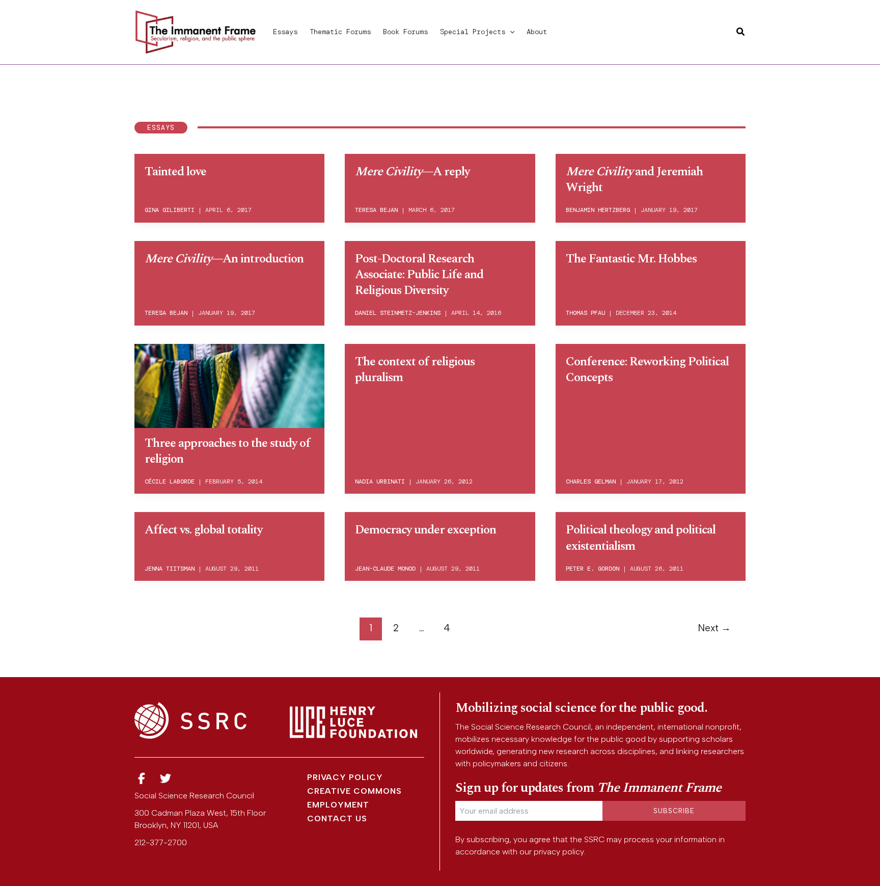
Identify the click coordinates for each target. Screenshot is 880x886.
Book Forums (405, 31)
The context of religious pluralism (415, 370)
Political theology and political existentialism (641, 538)
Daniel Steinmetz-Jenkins (398, 313)
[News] (141, 778)
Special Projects (472, 31)
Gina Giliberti (170, 210)
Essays (285, 31)
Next (714, 628)
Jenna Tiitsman (170, 569)
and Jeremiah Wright (634, 180)
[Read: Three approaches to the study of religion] (229, 384)
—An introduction (224, 259)
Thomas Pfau (585, 313)
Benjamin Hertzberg (598, 210)
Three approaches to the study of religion (227, 451)
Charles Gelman (591, 481)
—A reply (412, 172)
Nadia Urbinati (380, 481)
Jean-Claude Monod (385, 569)
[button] (509, 31)
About (537, 31)
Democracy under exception (425, 530)
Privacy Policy (345, 777)
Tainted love (175, 172)
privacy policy (559, 851)
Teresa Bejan (376, 210)
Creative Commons (354, 791)
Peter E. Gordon (592, 569)
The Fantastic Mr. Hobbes (631, 259)
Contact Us (337, 818)
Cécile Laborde (170, 481)
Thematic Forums (340, 31)
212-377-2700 (160, 842)
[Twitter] (166, 778)
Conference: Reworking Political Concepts (647, 370)
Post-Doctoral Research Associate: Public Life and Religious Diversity (419, 275)
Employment (338, 805)
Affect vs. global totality (203, 530)
